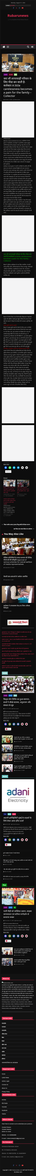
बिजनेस (9, 814)
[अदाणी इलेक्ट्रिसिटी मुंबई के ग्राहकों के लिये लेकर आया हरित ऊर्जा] (18, 795)
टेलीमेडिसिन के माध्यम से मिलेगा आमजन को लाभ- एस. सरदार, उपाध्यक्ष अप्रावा (23, 747)
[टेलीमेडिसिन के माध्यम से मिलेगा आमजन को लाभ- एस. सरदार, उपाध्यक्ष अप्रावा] (7, 748)
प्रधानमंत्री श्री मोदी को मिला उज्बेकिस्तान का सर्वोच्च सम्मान (14, 636)
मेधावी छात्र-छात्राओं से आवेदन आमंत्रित (16, 576)
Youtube (4, 1107)
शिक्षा (14, 907)
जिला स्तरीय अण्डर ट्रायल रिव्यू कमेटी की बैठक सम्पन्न (17, 524)
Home (3, 1074)
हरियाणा (3, 1058)
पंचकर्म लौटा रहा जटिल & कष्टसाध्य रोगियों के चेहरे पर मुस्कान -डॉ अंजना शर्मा (23, 738)
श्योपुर (15, 74)
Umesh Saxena (16, 824)
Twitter (4, 1114)
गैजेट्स (5, 814)
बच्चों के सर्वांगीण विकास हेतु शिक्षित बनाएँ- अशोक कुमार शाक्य (22, 961)
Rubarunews (18, 15)
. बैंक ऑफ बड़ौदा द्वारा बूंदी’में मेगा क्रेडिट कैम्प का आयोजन (16, 869)
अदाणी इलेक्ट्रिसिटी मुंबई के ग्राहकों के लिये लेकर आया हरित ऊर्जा (17, 819)
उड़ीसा (3, 1051)
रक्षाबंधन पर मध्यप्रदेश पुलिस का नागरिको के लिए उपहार (13, 658)
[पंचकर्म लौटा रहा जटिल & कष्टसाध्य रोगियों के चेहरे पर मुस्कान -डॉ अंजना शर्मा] (7, 739)
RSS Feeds (5, 1103)
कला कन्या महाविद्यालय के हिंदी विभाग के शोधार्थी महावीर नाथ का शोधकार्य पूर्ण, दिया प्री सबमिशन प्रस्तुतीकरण (23, 950)
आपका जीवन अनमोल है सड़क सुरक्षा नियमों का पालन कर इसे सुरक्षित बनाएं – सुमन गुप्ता (23, 490)
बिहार (3, 1037)
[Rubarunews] (4, 47)
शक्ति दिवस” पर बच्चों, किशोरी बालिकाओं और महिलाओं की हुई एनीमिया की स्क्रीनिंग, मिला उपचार (23, 757)
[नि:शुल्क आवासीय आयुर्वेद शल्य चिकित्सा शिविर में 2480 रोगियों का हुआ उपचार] (7, 768)
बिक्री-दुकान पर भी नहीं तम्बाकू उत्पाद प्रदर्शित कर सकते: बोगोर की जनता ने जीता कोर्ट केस (17, 861)
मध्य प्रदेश (10, 74)
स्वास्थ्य (15, 695)
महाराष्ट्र (14, 814)
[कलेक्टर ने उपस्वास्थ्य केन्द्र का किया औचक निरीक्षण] (18, 587)
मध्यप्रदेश (4, 1023)
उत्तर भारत (4, 1048)
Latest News (5, 1077)
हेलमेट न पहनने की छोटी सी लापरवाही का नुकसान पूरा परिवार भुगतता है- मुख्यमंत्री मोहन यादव (9, 490)
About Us (4, 1088)
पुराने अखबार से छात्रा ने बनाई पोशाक (11, 853)
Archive (4, 1099)
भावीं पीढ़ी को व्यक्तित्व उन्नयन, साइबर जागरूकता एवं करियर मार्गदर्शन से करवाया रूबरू (17, 914)
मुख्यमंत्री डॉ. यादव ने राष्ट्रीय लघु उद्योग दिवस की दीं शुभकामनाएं (15, 648)
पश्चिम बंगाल (4, 1034)
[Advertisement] (18, 34)
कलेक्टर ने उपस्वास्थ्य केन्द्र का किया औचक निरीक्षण (17, 606)
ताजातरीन (5, 74)
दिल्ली (3, 1041)
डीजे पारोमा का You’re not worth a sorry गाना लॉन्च (16, 876)
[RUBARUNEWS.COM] (7, 983)
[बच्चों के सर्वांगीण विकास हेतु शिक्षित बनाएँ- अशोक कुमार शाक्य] (7, 962)
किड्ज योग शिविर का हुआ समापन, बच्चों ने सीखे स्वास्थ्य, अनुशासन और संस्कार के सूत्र (17, 702)
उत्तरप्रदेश (4, 1030)
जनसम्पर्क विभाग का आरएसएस (10, 1062)
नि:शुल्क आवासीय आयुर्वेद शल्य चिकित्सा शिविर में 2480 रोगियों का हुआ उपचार (23, 767)
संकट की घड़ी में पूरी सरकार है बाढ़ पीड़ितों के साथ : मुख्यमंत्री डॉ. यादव (16, 651)
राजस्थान (10, 695)
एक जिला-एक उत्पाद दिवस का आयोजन (23, 529)
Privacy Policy (6, 1091)
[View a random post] (32, 47)
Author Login (5, 1081)
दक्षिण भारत (4, 1044)
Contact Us (5, 1084)
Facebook (4, 1110)
